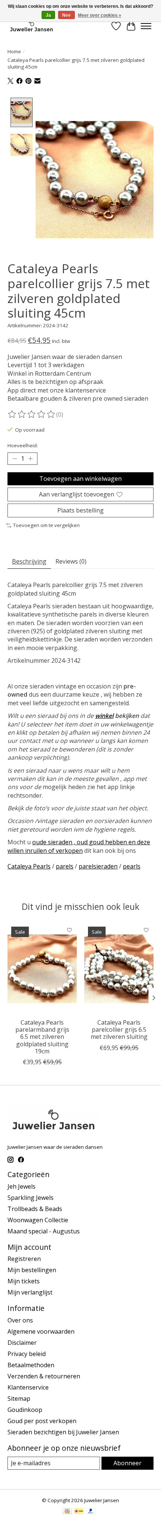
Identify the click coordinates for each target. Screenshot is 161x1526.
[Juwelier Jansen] (31, 26)
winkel (104, 716)
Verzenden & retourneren (43, 1376)
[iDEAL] (78, 1512)
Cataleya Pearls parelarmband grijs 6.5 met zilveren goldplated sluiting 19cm (42, 1036)
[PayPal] (91, 1512)
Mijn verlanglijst (29, 1292)
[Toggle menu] (146, 26)
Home (14, 51)
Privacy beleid (26, 1354)
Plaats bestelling (80, 510)
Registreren (24, 1259)
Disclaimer (22, 1343)
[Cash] (67, 1512)
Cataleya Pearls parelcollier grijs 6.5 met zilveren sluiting (119, 1029)
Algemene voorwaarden (41, 1331)
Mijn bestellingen (31, 1270)
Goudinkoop (24, 1410)
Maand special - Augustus (43, 1231)
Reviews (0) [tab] (70, 561)
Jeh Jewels (21, 1186)
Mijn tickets (23, 1281)
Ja (48, 15)
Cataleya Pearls (29, 866)
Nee (66, 15)
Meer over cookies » (99, 15)
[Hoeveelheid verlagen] (14, 459)
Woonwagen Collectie (37, 1220)
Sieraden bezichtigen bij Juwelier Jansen (63, 1432)
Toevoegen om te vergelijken (46, 525)
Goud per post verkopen (41, 1421)
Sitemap (18, 1398)
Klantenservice (28, 1387)
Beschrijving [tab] (29, 561)
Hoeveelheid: (22, 445)
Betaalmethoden (30, 1365)
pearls (131, 866)
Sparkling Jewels (30, 1198)
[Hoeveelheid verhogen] (30, 459)
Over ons (20, 1320)
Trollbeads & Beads (34, 1209)
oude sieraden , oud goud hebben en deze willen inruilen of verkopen (78, 846)
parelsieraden (98, 866)
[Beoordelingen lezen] (31, 414)
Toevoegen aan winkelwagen (80, 478)
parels (64, 866)
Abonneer (127, 1463)
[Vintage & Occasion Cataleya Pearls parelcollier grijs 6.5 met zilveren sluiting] (119, 969)
